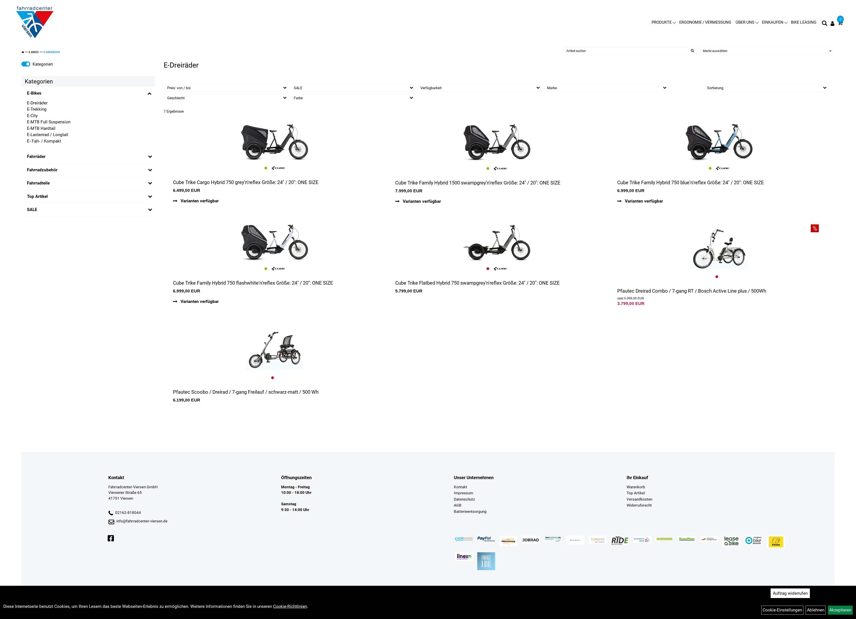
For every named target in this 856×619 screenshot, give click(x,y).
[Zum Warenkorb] (840, 23)
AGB (457, 505)
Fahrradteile (38, 183)
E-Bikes (34, 52)
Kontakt (460, 487)
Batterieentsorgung (470, 511)
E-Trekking (37, 109)
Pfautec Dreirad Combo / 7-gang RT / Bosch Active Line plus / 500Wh (691, 291)
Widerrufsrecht (639, 505)
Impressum (463, 493)
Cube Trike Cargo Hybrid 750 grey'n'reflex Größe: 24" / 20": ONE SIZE (246, 182)
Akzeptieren (840, 610)
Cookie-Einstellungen (782, 610)
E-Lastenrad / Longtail (47, 134)
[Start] (22, 52)
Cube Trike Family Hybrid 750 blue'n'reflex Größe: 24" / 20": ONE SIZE (690, 182)
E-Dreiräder (51, 52)
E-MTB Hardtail (41, 128)
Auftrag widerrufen (790, 593)
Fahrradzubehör (42, 169)
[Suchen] (692, 51)
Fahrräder (36, 156)
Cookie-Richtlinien (290, 606)
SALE (32, 209)
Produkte (662, 22)
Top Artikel (37, 196)
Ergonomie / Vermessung (705, 22)
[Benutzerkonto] (832, 23)
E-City (32, 115)
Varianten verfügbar (199, 200)
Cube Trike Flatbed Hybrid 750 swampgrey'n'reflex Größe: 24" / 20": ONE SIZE (477, 283)
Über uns (745, 22)
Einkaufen (772, 22)
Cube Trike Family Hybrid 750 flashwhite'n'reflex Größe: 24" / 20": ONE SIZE (253, 283)
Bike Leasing (803, 22)
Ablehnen (815, 610)
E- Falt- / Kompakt (44, 141)
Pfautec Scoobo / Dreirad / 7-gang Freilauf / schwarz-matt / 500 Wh (246, 392)
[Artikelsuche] (824, 24)
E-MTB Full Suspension (48, 121)
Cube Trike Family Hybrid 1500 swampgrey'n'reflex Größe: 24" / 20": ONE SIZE (477, 183)
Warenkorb (636, 487)
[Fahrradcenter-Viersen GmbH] (34, 22)
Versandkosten (639, 499)
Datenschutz (464, 499)
